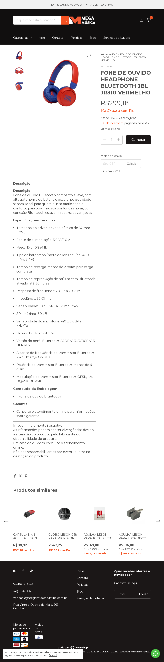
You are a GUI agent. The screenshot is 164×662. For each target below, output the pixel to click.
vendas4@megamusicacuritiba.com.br (40, 598)
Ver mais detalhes (110, 128)
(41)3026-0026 (23, 591)
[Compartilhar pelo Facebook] (15, 476)
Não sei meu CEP (110, 170)
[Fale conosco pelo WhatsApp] (155, 653)
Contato (58, 38)
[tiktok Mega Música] (31, 571)
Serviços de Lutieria (117, 38)
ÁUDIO (113, 54)
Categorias (20, 38)
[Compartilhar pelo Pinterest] (26, 476)
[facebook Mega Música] (23, 571)
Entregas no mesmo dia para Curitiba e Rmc (82, 4)
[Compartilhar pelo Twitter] (21, 476)
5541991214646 (23, 584)
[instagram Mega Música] (14, 571)
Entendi (53, 655)
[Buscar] (65, 20)
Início (41, 38)
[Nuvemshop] (72, 648)
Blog (93, 38)
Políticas (76, 38)
